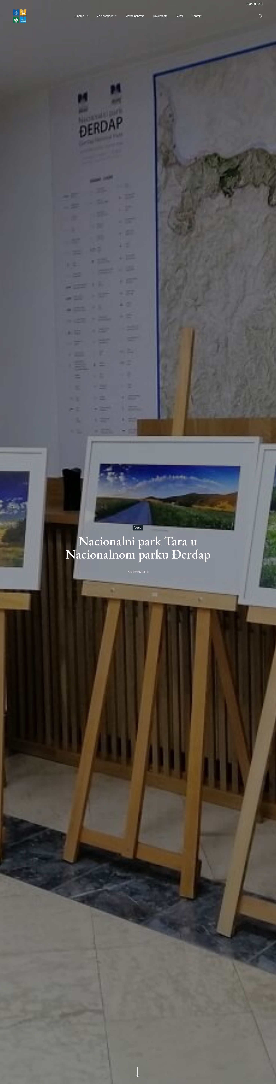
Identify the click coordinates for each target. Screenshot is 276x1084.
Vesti (137, 527)
